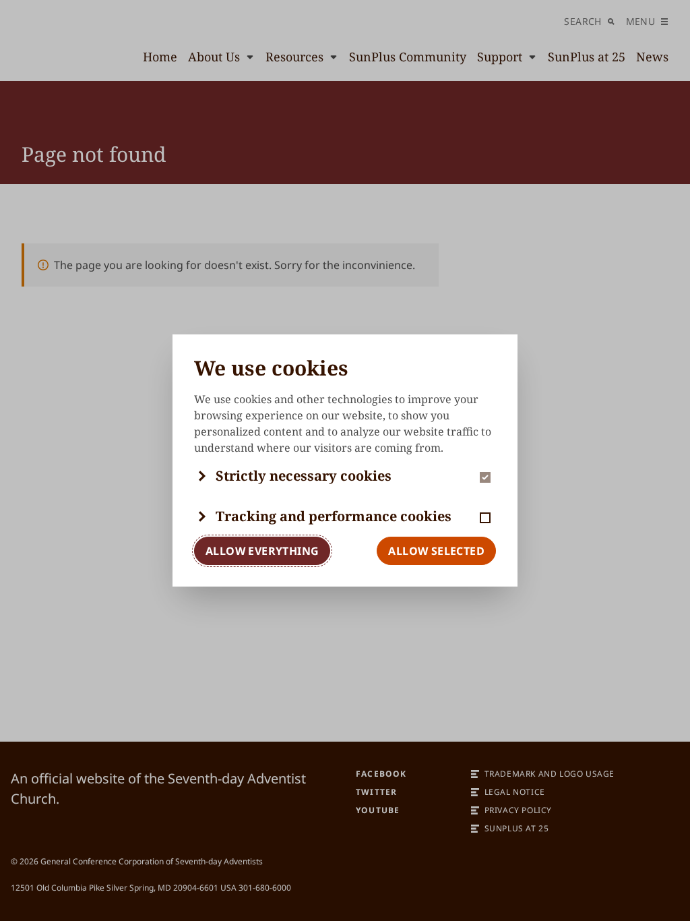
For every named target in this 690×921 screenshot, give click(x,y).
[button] (345, 476)
